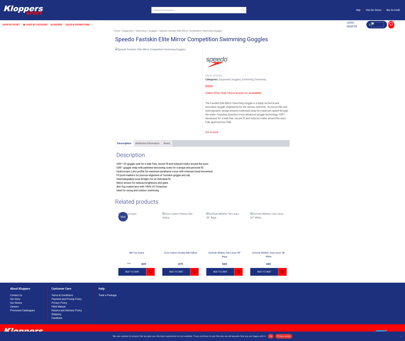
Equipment (127, 30)
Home (117, 30)
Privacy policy (284, 336)
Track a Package (108, 295)
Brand (167, 143)
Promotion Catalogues (22, 310)
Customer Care (61, 288)
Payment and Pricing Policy (66, 299)
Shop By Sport (11, 24)
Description (124, 143)
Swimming (141, 30)
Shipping (56, 314)
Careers (14, 306)
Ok (270, 336)
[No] (401, 336)
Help (358, 10)
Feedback (56, 317)
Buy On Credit (393, 10)
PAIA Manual (58, 306)
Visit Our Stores (373, 10)
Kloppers (56, 24)
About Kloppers (20, 288)
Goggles (153, 30)
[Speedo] (217, 62)
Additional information (147, 143)
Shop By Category (37, 24)
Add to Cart (132, 271)
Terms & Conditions (62, 295)
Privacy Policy (59, 302)
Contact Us (16, 295)
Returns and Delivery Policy (66, 310)
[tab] (124, 143)
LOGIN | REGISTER (352, 24)
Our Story (15, 299)
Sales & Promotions (77, 24)
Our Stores (16, 302)
